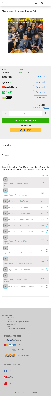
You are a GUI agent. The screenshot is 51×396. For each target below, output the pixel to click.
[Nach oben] (6, 392)
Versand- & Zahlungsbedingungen (18, 322)
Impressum (10, 317)
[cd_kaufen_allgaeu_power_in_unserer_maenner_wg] (25, 35)
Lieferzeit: (5, 73)
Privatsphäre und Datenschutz (17, 328)
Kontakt (9, 320)
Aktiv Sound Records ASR (22, 393)
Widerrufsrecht (11, 324)
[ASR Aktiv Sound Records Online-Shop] (6, 3)
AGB (8, 326)
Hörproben (7, 145)
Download (40, 77)
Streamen (40, 92)
